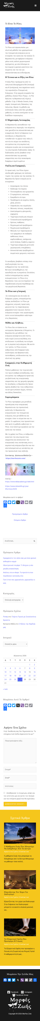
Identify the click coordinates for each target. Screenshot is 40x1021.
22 (30, 676)
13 (20, 672)
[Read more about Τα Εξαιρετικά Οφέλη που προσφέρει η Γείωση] (20, 927)
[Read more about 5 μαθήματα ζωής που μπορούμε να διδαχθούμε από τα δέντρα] (20, 833)
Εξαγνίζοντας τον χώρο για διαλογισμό (16, 893)
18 (10, 676)
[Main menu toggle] (35, 5)
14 (25, 672)
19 (15, 676)
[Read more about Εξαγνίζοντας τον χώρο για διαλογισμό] (20, 880)
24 (5, 679)
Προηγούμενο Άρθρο (20, 514)
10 (5, 672)
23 (35, 676)
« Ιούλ (5, 689)
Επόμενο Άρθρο (20, 520)
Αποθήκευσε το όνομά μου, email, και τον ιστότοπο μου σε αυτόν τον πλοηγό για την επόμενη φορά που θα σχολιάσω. (19, 796)
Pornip (5, 617)
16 (35, 672)
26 (15, 679)
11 (10, 672)
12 (15, 672)
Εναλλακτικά (24, 852)
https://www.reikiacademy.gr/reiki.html (19, 482)
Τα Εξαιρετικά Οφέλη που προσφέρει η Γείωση (15, 940)
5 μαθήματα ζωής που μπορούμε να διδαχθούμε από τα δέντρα (19, 847)
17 (5, 676)
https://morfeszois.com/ (15, 458)
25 (10, 679)
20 (20, 676)
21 (25, 676)
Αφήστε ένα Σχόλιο (11, 852)
